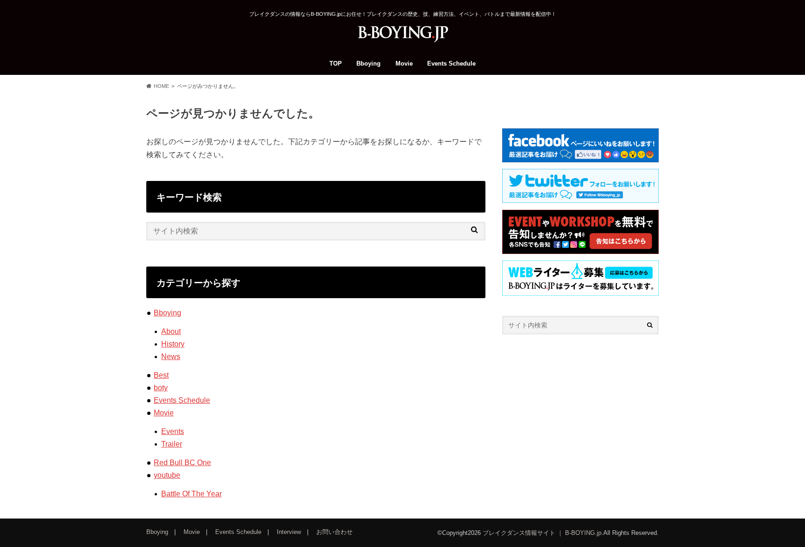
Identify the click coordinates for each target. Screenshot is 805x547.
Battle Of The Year (191, 494)
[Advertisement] (580, 419)
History (172, 344)
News (170, 356)
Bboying (368, 63)
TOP (335, 63)
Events (172, 431)
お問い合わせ (334, 531)
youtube (167, 475)
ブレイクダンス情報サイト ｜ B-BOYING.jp (542, 532)
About (171, 331)
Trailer (171, 444)
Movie (404, 63)
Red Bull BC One (182, 463)
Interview (289, 531)
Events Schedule (451, 63)
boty (161, 388)
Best (161, 375)
